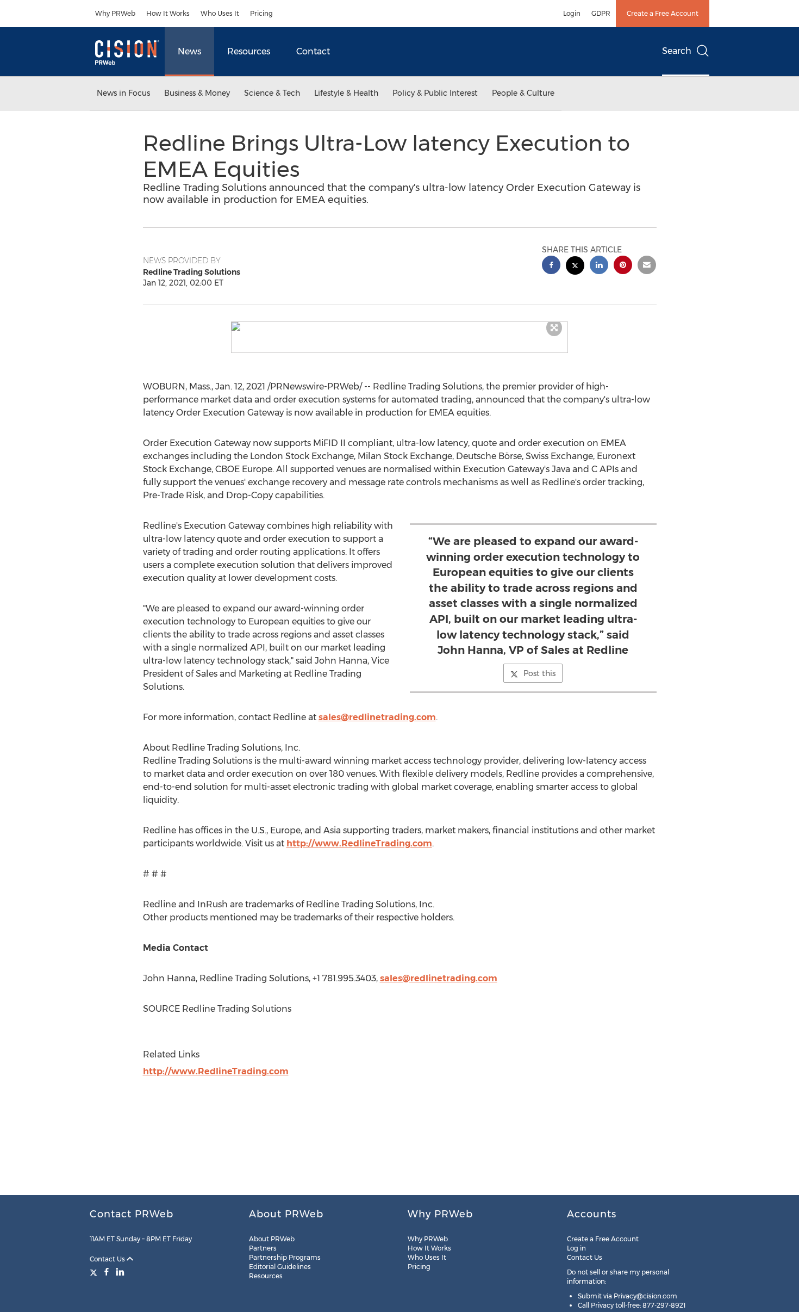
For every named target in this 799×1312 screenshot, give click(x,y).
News (189, 51)
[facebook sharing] (551, 266)
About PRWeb (272, 1239)
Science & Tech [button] (272, 93)
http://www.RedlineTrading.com (359, 843)
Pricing (261, 13)
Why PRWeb (115, 13)
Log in (576, 1248)
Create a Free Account (662, 13)
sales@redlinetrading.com (377, 717)
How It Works (168, 13)
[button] (399, 326)
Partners (263, 1248)
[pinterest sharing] (623, 266)
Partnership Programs (285, 1257)
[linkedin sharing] (599, 266)
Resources (248, 51)
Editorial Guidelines (280, 1267)
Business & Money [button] (197, 93)
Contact (313, 51)
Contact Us (108, 1259)
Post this (539, 673)
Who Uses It (220, 13)
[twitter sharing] (575, 266)
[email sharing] (647, 266)
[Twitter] (95, 1271)
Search (676, 51)
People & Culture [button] (523, 93)
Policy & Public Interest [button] (435, 93)
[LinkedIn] (120, 1271)
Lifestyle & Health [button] (346, 93)
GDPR (600, 13)
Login (571, 13)
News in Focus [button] (123, 93)
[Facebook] (106, 1271)
